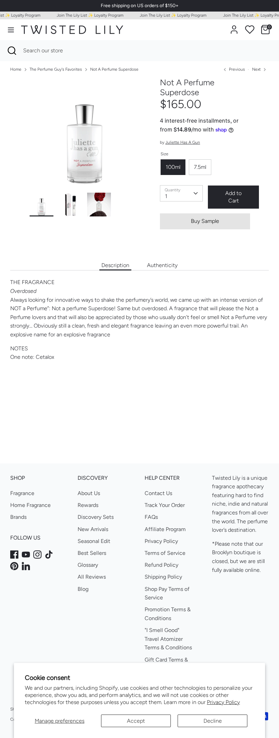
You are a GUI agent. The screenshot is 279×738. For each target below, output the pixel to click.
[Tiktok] (49, 554)
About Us (89, 493)
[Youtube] (26, 554)
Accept (136, 721)
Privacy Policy (223, 702)
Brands (18, 517)
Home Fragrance (30, 505)
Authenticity (162, 265)
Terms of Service (165, 553)
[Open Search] (11, 50)
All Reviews (92, 577)
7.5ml (200, 167)
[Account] (234, 27)
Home (15, 69)
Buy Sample (205, 221)
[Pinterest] (14, 566)
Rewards (88, 505)
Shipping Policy (163, 577)
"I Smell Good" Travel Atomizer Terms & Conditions (168, 639)
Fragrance (22, 493)
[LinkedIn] (26, 566)
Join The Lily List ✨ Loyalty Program (86, 15)
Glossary (88, 565)
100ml (173, 167)
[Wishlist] (250, 29)
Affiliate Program (165, 529)
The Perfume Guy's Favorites (56, 69)
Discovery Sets (96, 517)
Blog (83, 589)
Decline (212, 721)
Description (115, 265)
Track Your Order (165, 505)
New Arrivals (93, 529)
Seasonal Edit (94, 541)
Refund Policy (161, 565)
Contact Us (158, 493)
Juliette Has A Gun (182, 142)
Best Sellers (92, 553)
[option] (85, 135)
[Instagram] (37, 554)
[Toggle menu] (11, 30)
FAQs (151, 517)
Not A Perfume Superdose (114, 69)
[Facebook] (14, 554)
